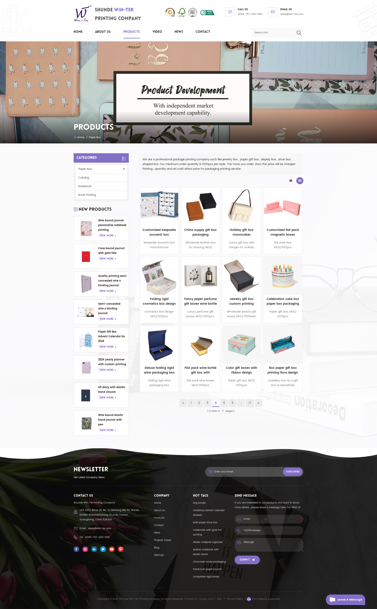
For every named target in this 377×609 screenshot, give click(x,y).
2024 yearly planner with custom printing (112, 362)
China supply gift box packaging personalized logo (200, 232)
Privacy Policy (235, 599)
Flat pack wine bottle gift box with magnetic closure (200, 370)
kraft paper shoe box (205, 522)
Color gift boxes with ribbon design (241, 370)
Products (131, 32)
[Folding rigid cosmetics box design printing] (159, 276)
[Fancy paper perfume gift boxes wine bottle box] (200, 276)
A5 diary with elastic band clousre (111, 389)
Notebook (85, 186)
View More (106, 235)
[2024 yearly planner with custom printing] (86, 367)
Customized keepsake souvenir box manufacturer (159, 232)
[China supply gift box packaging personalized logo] (200, 207)
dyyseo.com (206, 599)
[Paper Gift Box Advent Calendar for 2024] (86, 340)
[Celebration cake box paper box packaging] (283, 276)
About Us (103, 32)
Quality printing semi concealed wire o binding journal (112, 281)
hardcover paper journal (207, 569)
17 (250, 403)
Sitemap (159, 555)
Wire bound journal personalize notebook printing (112, 225)
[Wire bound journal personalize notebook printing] (86, 228)
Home (78, 32)
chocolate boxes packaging (209, 562)
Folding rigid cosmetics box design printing (159, 301)
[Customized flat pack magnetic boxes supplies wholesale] (283, 207)
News (179, 32)
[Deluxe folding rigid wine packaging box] (159, 345)
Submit (245, 560)
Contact (203, 32)
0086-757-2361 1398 (250, 14)
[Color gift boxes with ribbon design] (241, 345)
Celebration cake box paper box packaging (283, 301)
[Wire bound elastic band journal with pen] (86, 423)
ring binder (199, 503)
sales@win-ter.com (291, 14)
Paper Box (95, 137)
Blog (156, 548)
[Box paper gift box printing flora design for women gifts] (283, 345)
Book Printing (87, 195)
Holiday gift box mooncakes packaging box (241, 232)
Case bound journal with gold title (111, 250)
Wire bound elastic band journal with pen (110, 420)
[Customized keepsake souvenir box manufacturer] (159, 207)
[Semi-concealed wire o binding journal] (86, 312)
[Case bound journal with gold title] (86, 256)
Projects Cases (162, 540)
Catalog (83, 177)
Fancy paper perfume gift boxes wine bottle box (200, 301)
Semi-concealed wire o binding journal (109, 308)
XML (219, 599)
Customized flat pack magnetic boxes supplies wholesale (283, 232)
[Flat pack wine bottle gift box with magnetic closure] (200, 345)
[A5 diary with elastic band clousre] (86, 395)
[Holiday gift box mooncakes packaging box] (241, 207)
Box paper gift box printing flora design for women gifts (282, 370)
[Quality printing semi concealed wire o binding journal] (86, 284)
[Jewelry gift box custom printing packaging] (241, 276)
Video (157, 32)
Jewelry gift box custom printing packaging (241, 301)
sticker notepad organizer (208, 542)
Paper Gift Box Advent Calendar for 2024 (111, 336)
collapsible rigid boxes (206, 577)
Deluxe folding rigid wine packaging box (159, 370)
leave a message (349, 599)
